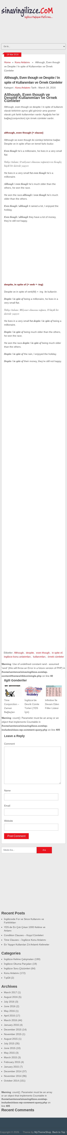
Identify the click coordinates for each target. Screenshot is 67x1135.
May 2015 (9, 1052)
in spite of (57, 652)
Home (7, 62)
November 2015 (12, 1034)
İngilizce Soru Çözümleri (17, 968)
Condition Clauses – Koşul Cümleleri (23, 935)
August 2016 (11, 997)
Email (7, 805)
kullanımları (39, 656)
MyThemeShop (42, 1132)
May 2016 (9, 1011)
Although (19, 652)
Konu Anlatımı (22, 62)
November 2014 (12, 1076)
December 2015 (12, 1029)
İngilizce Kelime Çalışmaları (19, 959)
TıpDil (7, 977)
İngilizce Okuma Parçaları (18, 963)
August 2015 (11, 1038)
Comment (9, 743)
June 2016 (9, 1006)
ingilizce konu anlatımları (17, 656)
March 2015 (10, 1057)
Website (8, 820)
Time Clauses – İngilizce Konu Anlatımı (25, 939)
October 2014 (11, 1080)
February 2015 (12, 1062)
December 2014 (12, 1071)
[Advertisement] (33, 257)
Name (7, 790)
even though (43, 652)
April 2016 (9, 1015)
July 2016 (9, 1001)
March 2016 (10, 1020)
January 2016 (11, 1024)
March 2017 (10, 992)
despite (30, 652)
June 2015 (9, 1048)
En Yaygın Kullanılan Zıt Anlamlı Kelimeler (26, 944)
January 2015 (11, 1066)
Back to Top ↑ (59, 1132)
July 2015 (9, 1043)
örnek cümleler (56, 656)
